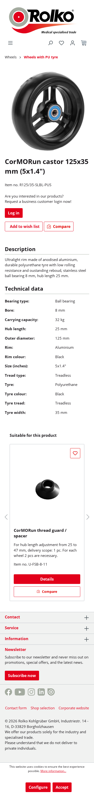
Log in (14, 213)
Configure (38, 787)
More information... (53, 771)
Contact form (16, 707)
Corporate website (74, 707)
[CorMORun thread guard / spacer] (47, 488)
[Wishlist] (61, 43)
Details (47, 579)
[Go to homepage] (47, 19)
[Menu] (10, 43)
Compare (61, 226)
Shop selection (43, 707)
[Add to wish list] (75, 453)
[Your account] (72, 43)
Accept (62, 787)
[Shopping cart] (83, 43)
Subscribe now (22, 675)
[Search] (50, 43)
